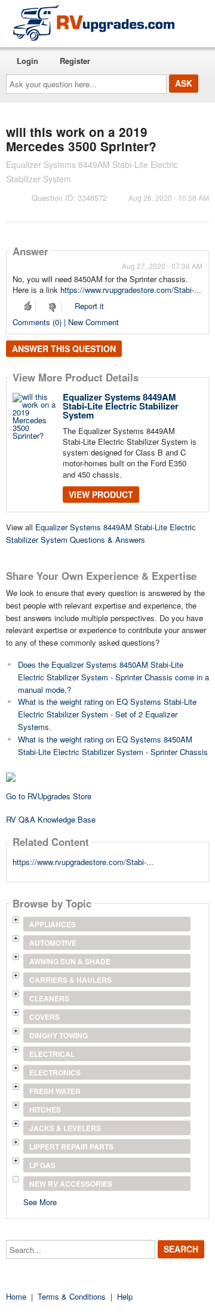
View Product (101, 494)
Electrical (52, 1054)
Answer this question (64, 349)
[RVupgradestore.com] (94, 22)
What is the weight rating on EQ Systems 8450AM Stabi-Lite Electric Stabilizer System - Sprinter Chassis (113, 745)
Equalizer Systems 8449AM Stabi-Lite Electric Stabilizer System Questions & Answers (101, 533)
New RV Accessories (70, 1183)
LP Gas (42, 1165)
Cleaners (49, 998)
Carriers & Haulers (70, 979)
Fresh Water (55, 1091)
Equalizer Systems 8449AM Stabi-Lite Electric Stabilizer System (121, 405)
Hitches (45, 1109)
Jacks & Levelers (65, 1128)
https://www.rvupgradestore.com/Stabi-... (130, 289)
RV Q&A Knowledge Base (51, 819)
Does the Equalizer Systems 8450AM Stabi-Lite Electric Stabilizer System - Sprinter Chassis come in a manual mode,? (113, 677)
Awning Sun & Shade (69, 961)
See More (40, 1201)
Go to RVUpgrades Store (48, 796)
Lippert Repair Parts (71, 1146)
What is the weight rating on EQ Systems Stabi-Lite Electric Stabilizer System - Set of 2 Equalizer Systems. (107, 714)
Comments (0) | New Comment (66, 322)
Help (125, 1296)
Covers (44, 1017)
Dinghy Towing (58, 1035)
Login (27, 60)
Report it (89, 306)
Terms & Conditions (72, 1296)
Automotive (52, 942)
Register (75, 60)
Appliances (52, 924)
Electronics (55, 1072)
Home (16, 1296)
